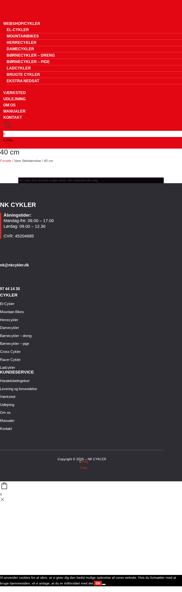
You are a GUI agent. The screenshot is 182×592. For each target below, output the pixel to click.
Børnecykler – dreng (31, 55)
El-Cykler (18, 30)
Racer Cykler (10, 360)
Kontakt (12, 117)
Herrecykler (21, 43)
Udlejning (14, 99)
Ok (98, 583)
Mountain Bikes (12, 312)
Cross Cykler (10, 352)
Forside (5, 161)
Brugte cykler (23, 75)
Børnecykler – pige (28, 62)
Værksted (14, 93)
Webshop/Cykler (21, 24)
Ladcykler (19, 68)
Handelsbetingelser (15, 381)
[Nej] (104, 584)
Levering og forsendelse (18, 389)
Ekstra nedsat (23, 81)
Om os (9, 105)
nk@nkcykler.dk (14, 265)
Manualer (14, 111)
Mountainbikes (23, 36)
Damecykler (20, 49)
